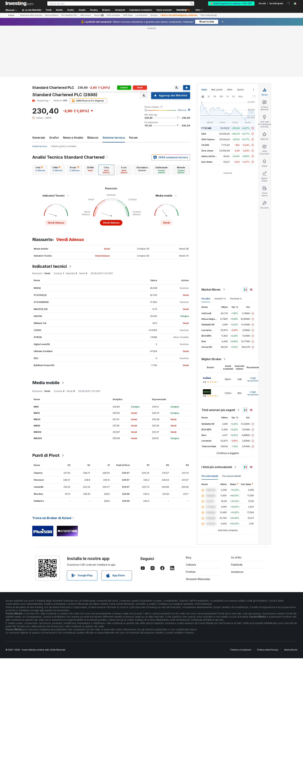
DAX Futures (208, 88)
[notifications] (289, 3)
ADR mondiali (113, 15)
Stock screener (164, 10)
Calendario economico (140, 10)
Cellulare (191, 513)
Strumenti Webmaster (198, 528)
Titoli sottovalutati (208, 15)
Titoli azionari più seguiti (218, 359)
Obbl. (230, 39)
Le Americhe (141, 15)
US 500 (205, 94)
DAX (203, 83)
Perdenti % (236, 248)
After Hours (85, 15)
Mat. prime (217, 39)
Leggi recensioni (252, 328)
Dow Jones (207, 100)
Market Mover (211, 239)
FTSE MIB (206, 77)
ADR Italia (128, 15)
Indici (204, 39)
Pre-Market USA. (69, 15)
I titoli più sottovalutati (216, 416)
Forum (133, 87)
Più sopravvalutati (231, 425)
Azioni (11, 15)
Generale (38, 87)
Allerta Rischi (290, 599)
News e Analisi (73, 87)
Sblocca (182, 59)
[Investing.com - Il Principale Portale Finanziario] (19, 3)
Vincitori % (220, 248)
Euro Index (207, 111)
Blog (188, 506)
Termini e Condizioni (240, 599)
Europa (153, 15)
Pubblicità (236, 513)
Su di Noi (236, 506)
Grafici (54, 87)
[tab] (40, 119)
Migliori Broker (211, 308)
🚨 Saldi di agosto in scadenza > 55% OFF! (231, 3)
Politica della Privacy (267, 599)
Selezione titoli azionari (31, 15)
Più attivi (205, 248)
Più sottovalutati (209, 425)
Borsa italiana (51, 15)
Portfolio (191, 521)
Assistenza (237, 521)
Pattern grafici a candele (63, 95)
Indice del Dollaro (210, 105)
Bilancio (92, 87)
